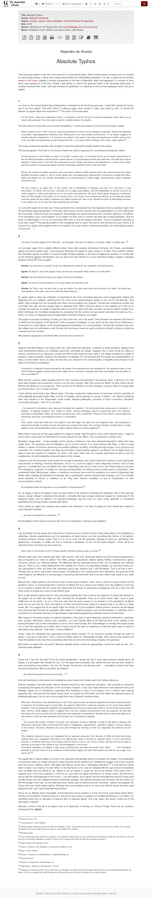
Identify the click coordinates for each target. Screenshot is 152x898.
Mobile (97, 893)
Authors (66, 893)
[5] (36, 259)
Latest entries (86, 893)
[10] (99, 550)
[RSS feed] (95, 3)
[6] (38, 373)
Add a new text (109, 893)
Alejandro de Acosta (39, 17)
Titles (58, 893)
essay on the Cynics (28, 80)
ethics (49, 20)
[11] (66, 673)
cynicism (33, 20)
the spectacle (87, 20)
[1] (59, 110)
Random (40, 893)
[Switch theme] (108, 3)
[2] (125, 139)
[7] (99, 427)
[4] (127, 241)
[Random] (100, 3)
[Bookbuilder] (86, 3)
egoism (42, 20)
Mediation (57, 20)
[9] (59, 514)
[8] (84, 486)
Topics (75, 893)
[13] (110, 764)
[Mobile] (91, 3)
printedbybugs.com (73, 26)
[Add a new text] (104, 3)
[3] (36, 222)
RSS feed (49, 893)
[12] (31, 752)
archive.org (92, 26)
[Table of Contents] (37, 3)
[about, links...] (58, 3)
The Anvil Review (72, 20)
